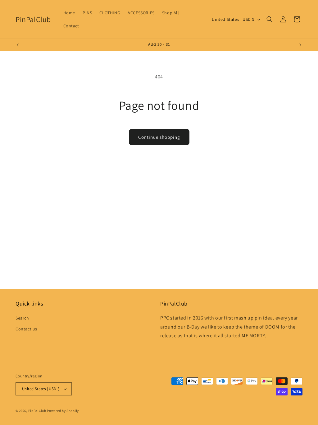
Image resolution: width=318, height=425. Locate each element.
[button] (269, 19)
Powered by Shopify (63, 411)
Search (22, 318)
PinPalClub (37, 411)
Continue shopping (159, 137)
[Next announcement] (300, 45)
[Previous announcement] (18, 45)
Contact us (26, 329)
